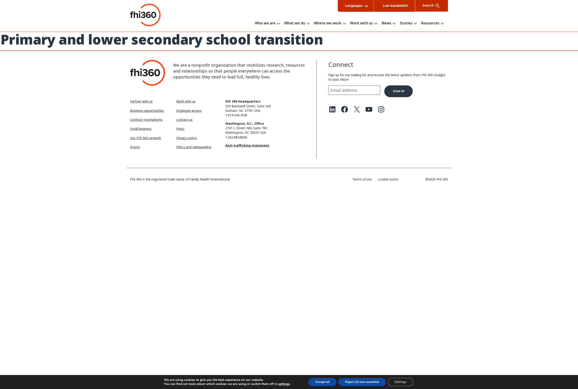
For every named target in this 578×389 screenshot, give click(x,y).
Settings (400, 382)
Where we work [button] (327, 23)
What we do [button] (294, 23)
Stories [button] (406, 23)
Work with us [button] (361, 23)
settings (284, 384)
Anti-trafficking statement (247, 145)
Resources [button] (430, 23)
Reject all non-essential (362, 382)
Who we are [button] (265, 23)
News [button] (386, 23)
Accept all (322, 382)
